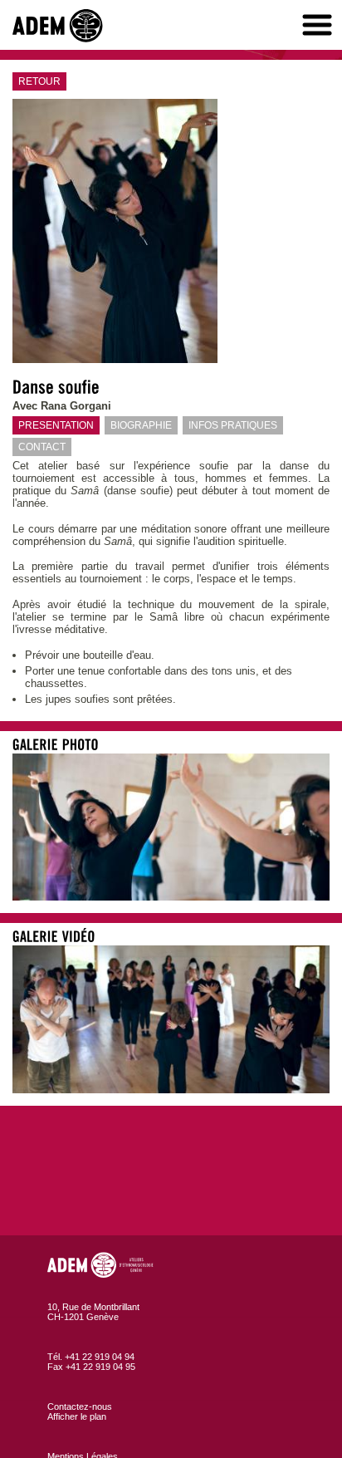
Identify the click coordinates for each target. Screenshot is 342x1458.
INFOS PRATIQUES (232, 425)
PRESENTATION (56, 425)
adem (62, 25)
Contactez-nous (79, 1406)
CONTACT (42, 447)
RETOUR (39, 81)
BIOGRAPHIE (141, 425)
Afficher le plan (76, 1416)
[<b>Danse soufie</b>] (171, 897)
